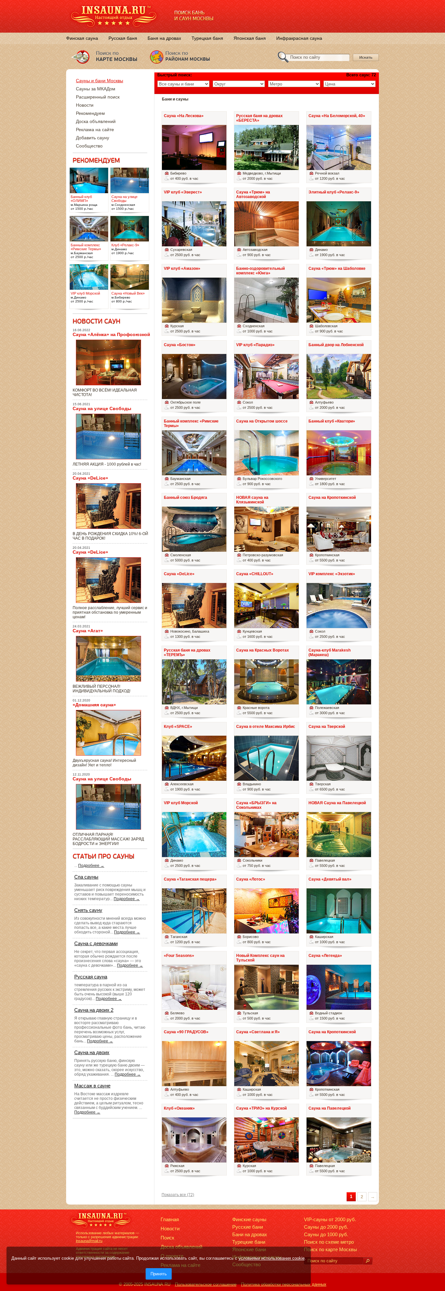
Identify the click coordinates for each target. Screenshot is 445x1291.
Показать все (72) (178, 1194)
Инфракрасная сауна (299, 38)
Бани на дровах (249, 1234)
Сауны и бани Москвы (99, 80)
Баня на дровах (164, 38)
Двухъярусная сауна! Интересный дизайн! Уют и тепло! (104, 762)
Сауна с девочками (96, 943)
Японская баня (250, 38)
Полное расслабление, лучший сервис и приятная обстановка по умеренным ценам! (110, 612)
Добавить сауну (92, 137)
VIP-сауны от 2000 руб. (330, 1219)
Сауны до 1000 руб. (326, 1234)
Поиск (167, 1237)
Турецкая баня (207, 38)
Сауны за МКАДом (95, 88)
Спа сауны (86, 877)
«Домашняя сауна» (94, 704)
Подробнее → (91, 865)
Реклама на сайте (95, 129)
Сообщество (89, 145)
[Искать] (367, 1261)
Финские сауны (249, 1219)
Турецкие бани (248, 1242)
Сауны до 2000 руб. (326, 1227)
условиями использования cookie (271, 1258)
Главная (170, 1219)
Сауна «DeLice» (90, 478)
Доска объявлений (96, 121)
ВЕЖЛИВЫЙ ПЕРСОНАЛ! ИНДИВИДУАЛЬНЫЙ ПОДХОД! (101, 688)
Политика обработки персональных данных (283, 1284)
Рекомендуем (90, 113)
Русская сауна (90, 976)
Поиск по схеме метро (329, 1242)
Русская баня (122, 38)
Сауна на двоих (91, 1052)
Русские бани (247, 1227)
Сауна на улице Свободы (102, 408)
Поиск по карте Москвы (330, 1249)
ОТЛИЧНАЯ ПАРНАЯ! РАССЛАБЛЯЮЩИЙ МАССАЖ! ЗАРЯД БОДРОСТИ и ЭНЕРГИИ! (108, 839)
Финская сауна (82, 38)
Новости (84, 105)
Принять (159, 1273)
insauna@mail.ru (89, 1241)
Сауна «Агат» (88, 630)
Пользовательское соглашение (206, 1284)
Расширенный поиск (98, 97)
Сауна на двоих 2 (93, 1010)
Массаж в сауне (92, 1085)
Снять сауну (88, 910)
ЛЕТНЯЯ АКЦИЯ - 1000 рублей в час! (107, 464)
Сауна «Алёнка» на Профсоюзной (111, 334)
